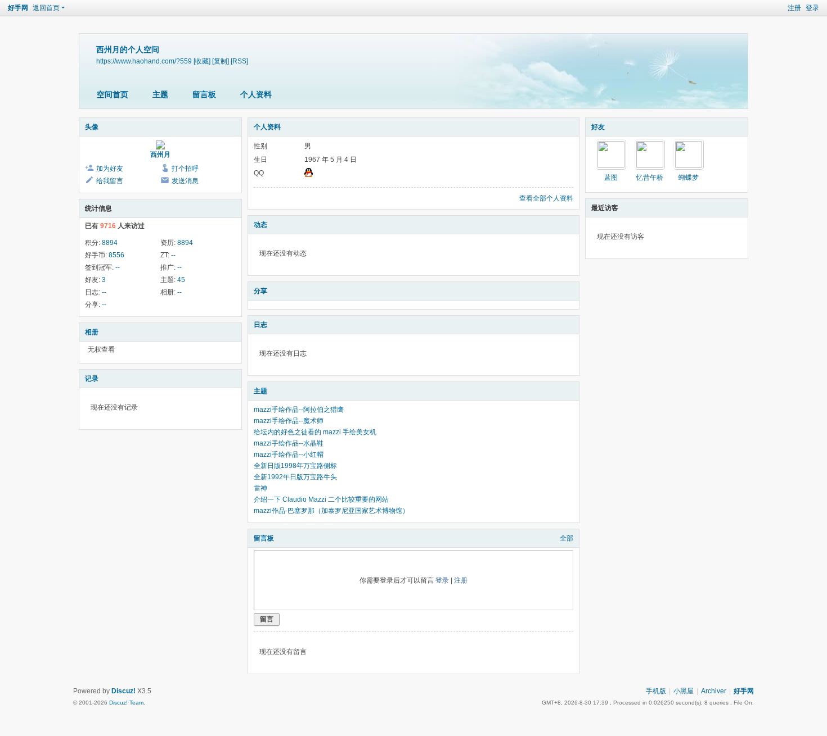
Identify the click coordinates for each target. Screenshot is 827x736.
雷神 (260, 488)
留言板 (204, 94)
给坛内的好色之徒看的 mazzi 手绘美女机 (315, 432)
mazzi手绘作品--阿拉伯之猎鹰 (299, 410)
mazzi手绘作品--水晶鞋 (288, 443)
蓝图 (611, 177)
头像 (91, 127)
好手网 (18, 8)
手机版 (656, 691)
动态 (260, 225)
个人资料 (256, 94)
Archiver (713, 691)
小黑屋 (683, 691)
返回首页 (46, 8)
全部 (566, 538)
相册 (91, 332)
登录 (812, 8)
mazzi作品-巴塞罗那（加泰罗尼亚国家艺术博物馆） (331, 511)
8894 (110, 243)
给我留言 (109, 181)
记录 (91, 379)
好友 (598, 127)
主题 (160, 94)
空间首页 (112, 94)
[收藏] (202, 61)
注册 (794, 8)
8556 (116, 255)
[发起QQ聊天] (308, 175)
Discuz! (123, 691)
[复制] (220, 61)
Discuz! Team (126, 702)
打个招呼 (185, 168)
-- (173, 255)
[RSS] (239, 61)
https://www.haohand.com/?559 (144, 61)
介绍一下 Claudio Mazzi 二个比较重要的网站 (321, 499)
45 (181, 280)
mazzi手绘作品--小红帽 (288, 454)
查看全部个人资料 (546, 198)
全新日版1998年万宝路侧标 (295, 466)
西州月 (160, 154)
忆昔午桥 (649, 177)
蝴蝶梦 (688, 177)
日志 (260, 325)
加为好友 (109, 168)
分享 (260, 291)
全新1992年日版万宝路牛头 (295, 477)
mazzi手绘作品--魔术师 (288, 421)
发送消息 (185, 181)
